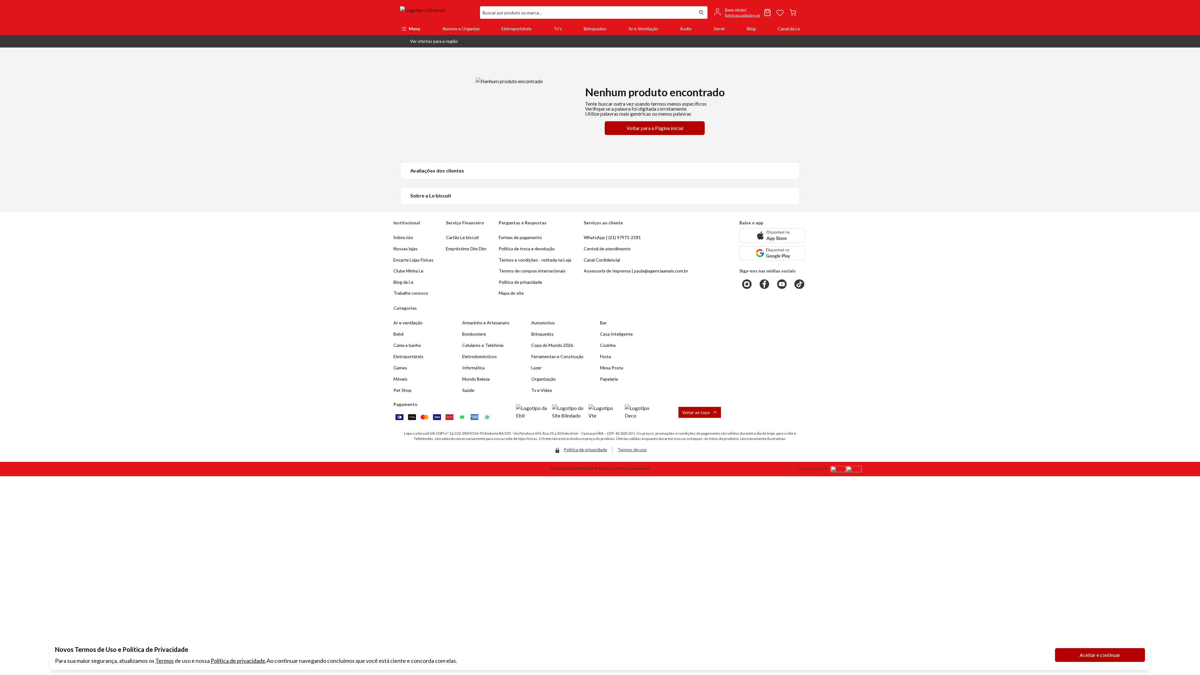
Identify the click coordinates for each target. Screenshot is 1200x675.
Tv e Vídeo (541, 390)
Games (400, 367)
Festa (605, 356)
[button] (429, 41)
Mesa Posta (611, 367)
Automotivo (543, 322)
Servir (719, 28)
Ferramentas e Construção (557, 356)
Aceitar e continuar (1100, 655)
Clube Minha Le (408, 270)
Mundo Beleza (476, 379)
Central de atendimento (607, 248)
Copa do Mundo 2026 (552, 345)
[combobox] (587, 12)
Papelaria (609, 379)
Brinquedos (595, 28)
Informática (473, 367)
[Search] (701, 12)
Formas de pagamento (520, 237)
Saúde (468, 390)
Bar (603, 322)
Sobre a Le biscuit (430, 195)
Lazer (536, 367)
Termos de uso (632, 449)
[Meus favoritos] (780, 13)
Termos (164, 660)
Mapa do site (511, 293)
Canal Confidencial (602, 259)
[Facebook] (764, 284)
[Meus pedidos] (767, 13)
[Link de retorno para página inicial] (437, 12)
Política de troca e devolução (527, 248)
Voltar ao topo (696, 412)
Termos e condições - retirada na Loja (535, 259)
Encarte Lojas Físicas (413, 259)
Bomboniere (474, 334)
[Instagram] (746, 284)
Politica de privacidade (520, 282)
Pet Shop (402, 390)
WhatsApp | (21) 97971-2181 (612, 237)
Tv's (558, 28)
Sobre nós (403, 237)
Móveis (400, 379)
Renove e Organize (461, 28)
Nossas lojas (405, 248)
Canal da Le (789, 28)
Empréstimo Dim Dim (466, 248)
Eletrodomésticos (479, 356)
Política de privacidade (238, 660)
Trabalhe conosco (410, 293)
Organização (543, 379)
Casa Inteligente (616, 334)
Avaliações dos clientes (437, 170)
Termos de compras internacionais (532, 270)
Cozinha (608, 345)
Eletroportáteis (517, 28)
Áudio (686, 28)
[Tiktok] (799, 284)
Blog (751, 28)
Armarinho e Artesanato (485, 322)
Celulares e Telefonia (482, 345)
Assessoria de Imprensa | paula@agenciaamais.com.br (636, 270)
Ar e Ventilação (643, 28)
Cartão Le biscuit (462, 237)
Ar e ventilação (407, 322)
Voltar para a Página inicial (655, 128)
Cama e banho (407, 345)
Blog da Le (403, 282)
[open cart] (793, 12)
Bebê (398, 334)
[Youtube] (781, 284)
